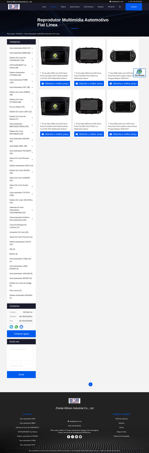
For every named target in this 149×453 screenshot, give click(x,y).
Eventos (100, 7)
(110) (19, 81)
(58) (20, 93)
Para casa (10, 34)
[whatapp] (16, 327)
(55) (18, 59)
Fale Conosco (88, 7)
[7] (55, 55)
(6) (21, 284)
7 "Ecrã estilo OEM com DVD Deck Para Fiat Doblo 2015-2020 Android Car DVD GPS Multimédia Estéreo (54, 75)
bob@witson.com (118, 1)
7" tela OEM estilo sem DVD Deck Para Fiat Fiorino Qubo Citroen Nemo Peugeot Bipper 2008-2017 (122, 75)
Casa (44, 7)
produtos (19, 34)
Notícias (121, 423)
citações (134, 7)
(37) (19, 159)
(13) (21, 166)
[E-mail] (21, 326)
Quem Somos (75, 7)
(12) (21, 112)
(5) (21, 273)
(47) (20, 48)
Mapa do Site (121, 432)
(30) (17, 74)
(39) (18, 66)
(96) (20, 53)
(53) (18, 210)
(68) (16, 101)
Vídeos (63, 7)
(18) (21, 201)
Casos (121, 427)
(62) (19, 140)
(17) (18, 118)
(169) (20, 194)
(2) (12, 249)
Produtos (53, 7)
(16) (20, 179)
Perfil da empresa (121, 419)
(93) (19, 125)
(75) (17, 107)
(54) (19, 218)
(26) (19, 232)
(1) (20, 260)
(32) (20, 152)
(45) (16, 132)
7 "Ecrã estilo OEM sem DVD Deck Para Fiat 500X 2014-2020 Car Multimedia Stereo (87, 75)
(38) (20, 87)
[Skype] (11, 326)
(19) (20, 171)
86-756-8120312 (136, 1)
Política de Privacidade (121, 436)
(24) (20, 243)
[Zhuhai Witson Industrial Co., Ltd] (14, 6)
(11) (21, 237)
